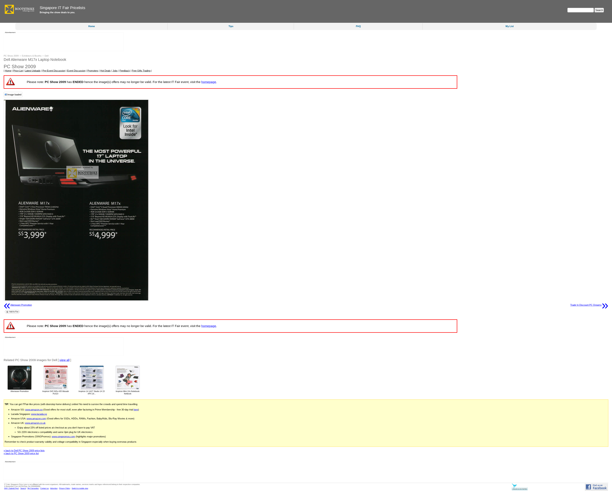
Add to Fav (13, 312)
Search (23, 488)
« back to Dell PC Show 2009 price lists (24, 450)
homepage (208, 82)
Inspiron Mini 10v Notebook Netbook (127, 392)
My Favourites (33, 488)
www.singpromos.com (63, 436)
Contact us (44, 488)
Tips (231, 26)
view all (64, 360)
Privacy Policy (64, 488)
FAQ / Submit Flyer (11, 488)
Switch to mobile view (80, 488)
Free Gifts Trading (141, 70)
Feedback (125, 70)
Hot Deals (105, 70)
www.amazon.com (36, 418)
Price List (18, 70)
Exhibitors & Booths (31, 55)
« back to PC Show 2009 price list (21, 453)
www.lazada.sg (39, 414)
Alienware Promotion (18, 305)
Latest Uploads (32, 70)
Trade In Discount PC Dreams (589, 305)
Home (91, 26)
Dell (46, 55)
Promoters (92, 70)
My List (510, 26)
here (136, 409)
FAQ (358, 26)
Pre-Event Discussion (53, 70)
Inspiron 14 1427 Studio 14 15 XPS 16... (92, 392)
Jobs (115, 70)
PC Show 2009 (11, 55)
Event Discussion (76, 70)
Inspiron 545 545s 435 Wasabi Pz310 (55, 392)
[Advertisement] (63, 42)
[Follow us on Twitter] (520, 490)
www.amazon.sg (34, 409)
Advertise (54, 488)
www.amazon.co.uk (35, 423)
